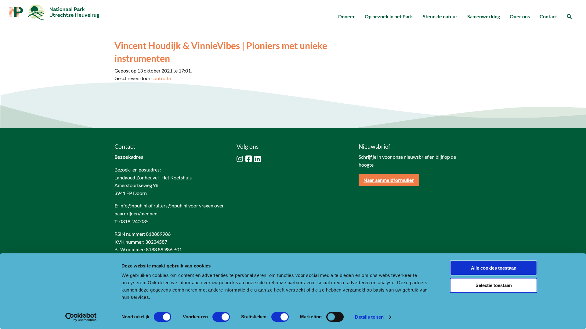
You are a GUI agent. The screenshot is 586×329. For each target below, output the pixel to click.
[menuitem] (346, 16)
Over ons (520, 16)
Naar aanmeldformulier (389, 180)
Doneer (346, 16)
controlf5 (161, 78)
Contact (548, 16)
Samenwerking (483, 16)
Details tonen (369, 317)
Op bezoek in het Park (389, 16)
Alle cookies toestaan (493, 268)
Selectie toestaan (494, 285)
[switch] (221, 317)
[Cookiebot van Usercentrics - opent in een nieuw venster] (81, 317)
